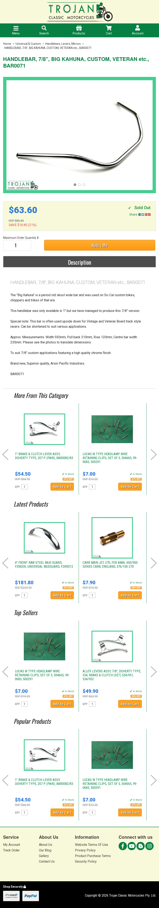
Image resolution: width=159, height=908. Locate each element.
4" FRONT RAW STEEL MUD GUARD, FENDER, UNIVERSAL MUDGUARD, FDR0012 (44, 565)
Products (79, 33)
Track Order (11, 850)
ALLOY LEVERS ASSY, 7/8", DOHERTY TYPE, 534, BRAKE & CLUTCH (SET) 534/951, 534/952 (112, 675)
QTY (17, 486)
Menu (16, 33)
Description (79, 262)
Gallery (44, 856)
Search (44, 33)
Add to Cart (62, 487)
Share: (134, 214)
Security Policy (86, 861)
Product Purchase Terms (93, 856)
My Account (11, 845)
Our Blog (45, 850)
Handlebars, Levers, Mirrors (63, 43)
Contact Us (47, 861)
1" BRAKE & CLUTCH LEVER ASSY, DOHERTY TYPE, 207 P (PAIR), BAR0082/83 (44, 456)
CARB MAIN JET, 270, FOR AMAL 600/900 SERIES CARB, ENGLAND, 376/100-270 (110, 565)
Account (137, 33)
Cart (109, 33)
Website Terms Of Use (91, 845)
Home (7, 43)
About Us (45, 845)
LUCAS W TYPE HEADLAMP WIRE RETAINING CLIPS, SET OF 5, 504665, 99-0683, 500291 (110, 458)
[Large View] (79, 135)
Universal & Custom (28, 43)
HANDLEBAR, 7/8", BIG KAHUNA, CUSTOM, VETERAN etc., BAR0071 (48, 48)
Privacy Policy (85, 850)
